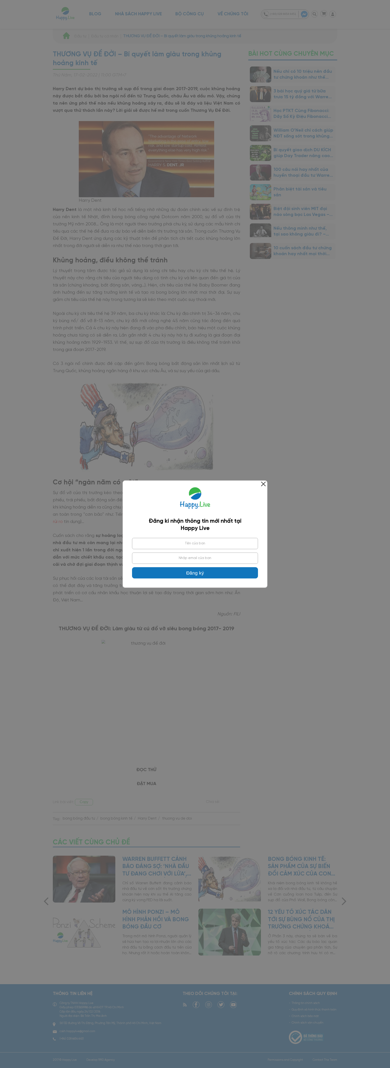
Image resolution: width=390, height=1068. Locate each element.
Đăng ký (195, 573)
